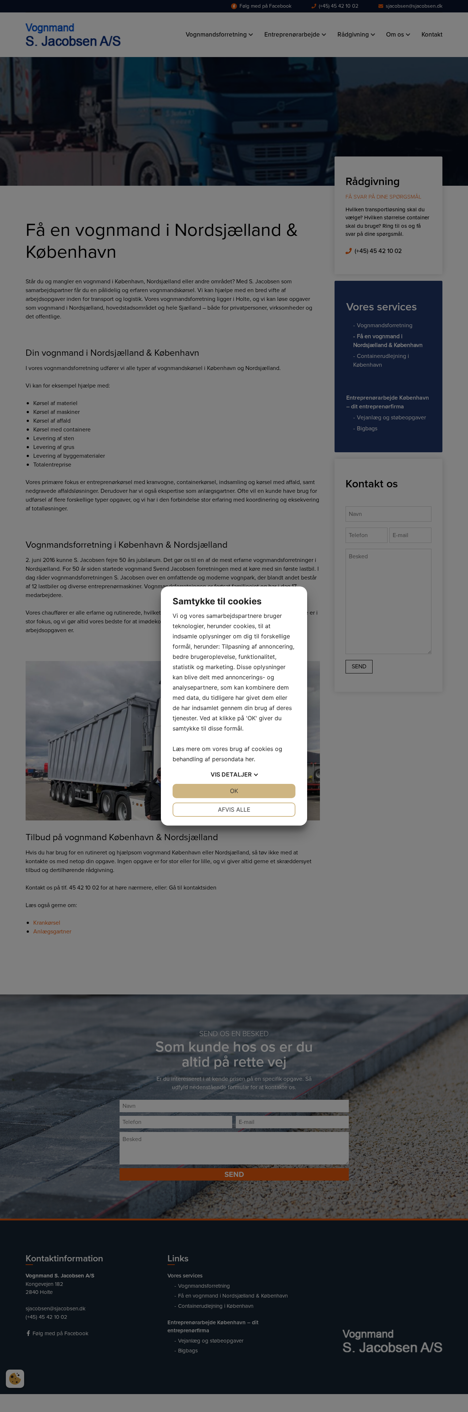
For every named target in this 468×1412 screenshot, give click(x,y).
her (249, 759)
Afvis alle (234, 809)
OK (234, 790)
